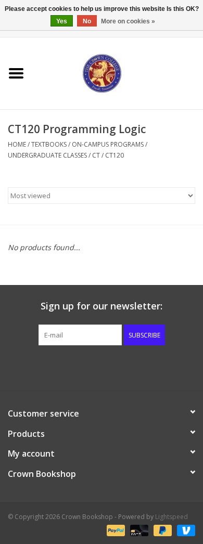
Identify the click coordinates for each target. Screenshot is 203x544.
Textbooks (49, 144)
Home (17, 144)
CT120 (114, 155)
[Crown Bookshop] (117, 72)
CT (96, 155)
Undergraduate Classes (47, 155)
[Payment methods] (114, 529)
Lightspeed (171, 516)
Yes (61, 21)
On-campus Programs (108, 144)
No (87, 21)
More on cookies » (128, 21)
